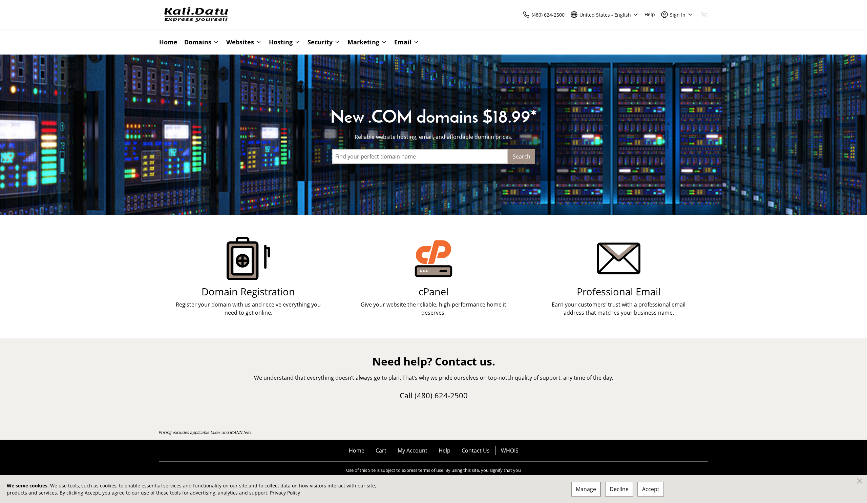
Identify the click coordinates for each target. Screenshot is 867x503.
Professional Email (618, 291)
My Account (412, 450)
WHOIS (510, 450)
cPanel (433, 291)
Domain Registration (248, 291)
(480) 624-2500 (441, 395)
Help (444, 450)
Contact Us (476, 450)
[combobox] (420, 156)
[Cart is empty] (703, 14)
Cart (381, 450)
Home (356, 450)
